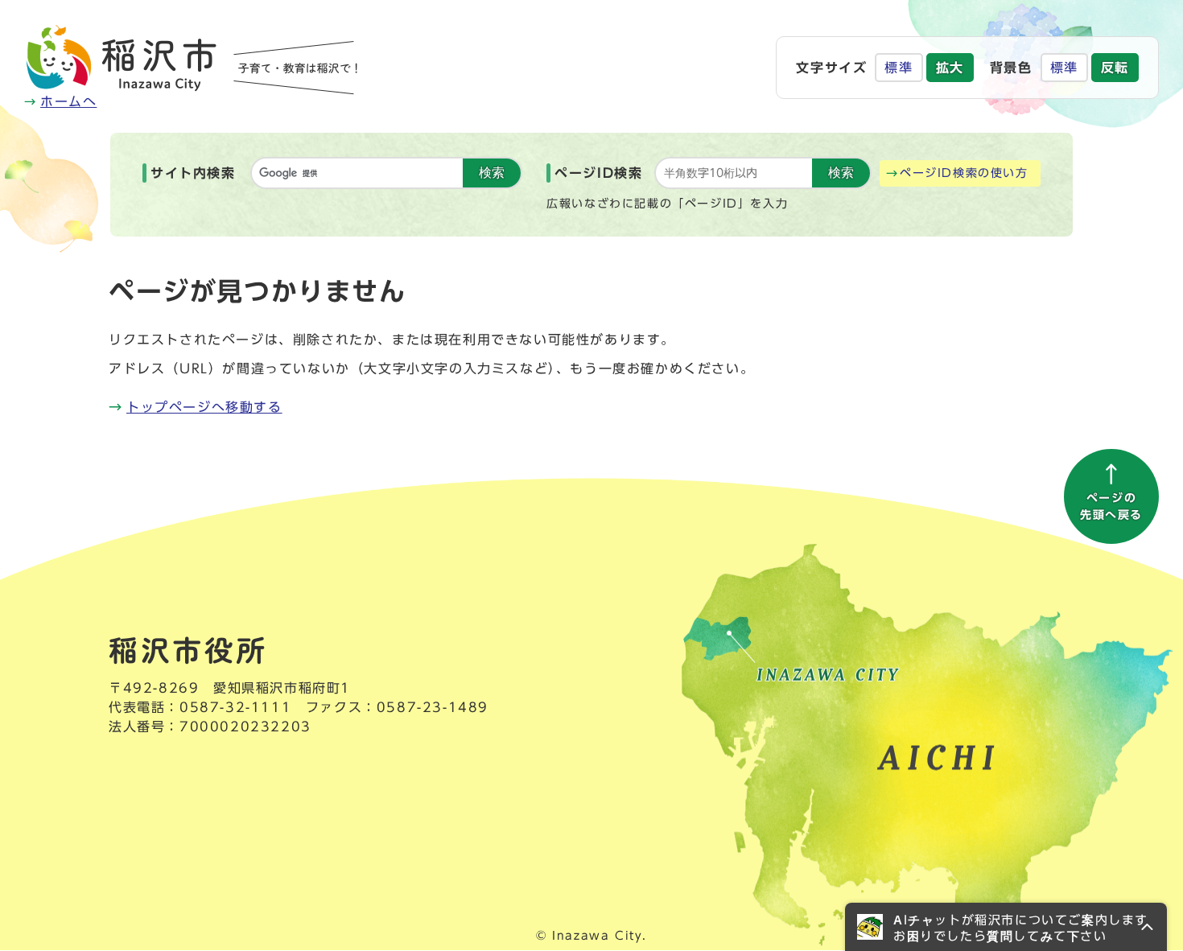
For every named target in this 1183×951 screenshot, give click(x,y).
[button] (1006, 927)
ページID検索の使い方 (964, 173)
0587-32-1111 (235, 707)
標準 (898, 67)
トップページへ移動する (204, 407)
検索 (492, 172)
